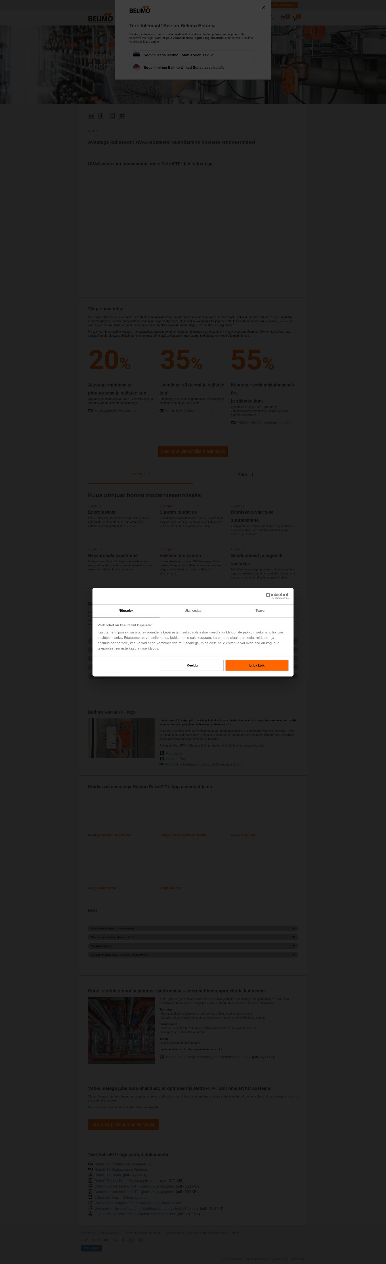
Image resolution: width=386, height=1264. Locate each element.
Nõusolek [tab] (126, 610)
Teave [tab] (260, 610)
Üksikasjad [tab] (193, 610)
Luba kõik (256, 665)
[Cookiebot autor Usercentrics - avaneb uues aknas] (269, 596)
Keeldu (192, 665)
